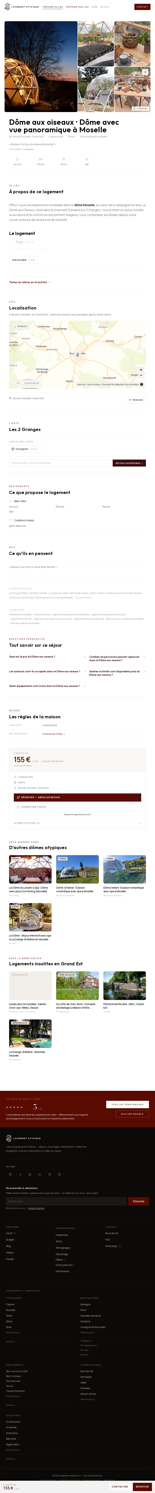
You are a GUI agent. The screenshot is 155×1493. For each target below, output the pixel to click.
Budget (10, 1239)
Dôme (9, 1321)
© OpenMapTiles (107, 384)
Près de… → (86, 1354)
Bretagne (85, 1304)
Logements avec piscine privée (89, 618)
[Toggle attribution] (141, 384)
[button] (77, 354)
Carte (9, 1233)
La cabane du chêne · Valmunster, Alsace (68, 593)
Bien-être (11, 1438)
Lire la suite (23, 260)
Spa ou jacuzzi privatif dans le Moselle (124, 618)
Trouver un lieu (53, 7)
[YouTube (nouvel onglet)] (40, 1174)
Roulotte (10, 1310)
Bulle (8, 1327)
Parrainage (62, 1254)
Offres (60, 1259)
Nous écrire (111, 1233)
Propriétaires (65, 1228)
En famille (11, 1427)
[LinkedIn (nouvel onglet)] (30, 1174)
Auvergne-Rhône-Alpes (93, 1327)
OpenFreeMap (93, 384)
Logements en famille (20, 618)
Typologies (14, 1298)
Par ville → (86, 1350)
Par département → (90, 1345)
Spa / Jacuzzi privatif (17, 1371)
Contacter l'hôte (33, 807)
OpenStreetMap (132, 384)
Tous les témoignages (128, 1104)
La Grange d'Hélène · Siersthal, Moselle (28, 593)
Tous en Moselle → (84, 597)
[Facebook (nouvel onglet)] (49, 1174)
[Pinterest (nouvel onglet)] (59, 1174)
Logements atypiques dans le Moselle (70, 614)
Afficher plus (13, 1332)
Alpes (83, 1382)
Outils (104, 7)
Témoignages (63, 1247)
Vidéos (9, 1252)
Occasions (13, 1415)
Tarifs (59, 1241)
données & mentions (36, 1208)
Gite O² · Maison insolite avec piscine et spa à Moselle (115, 593)
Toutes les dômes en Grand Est (28, 282)
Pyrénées (85, 1388)
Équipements (15, 1365)
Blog (95, 7)
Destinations (90, 1298)
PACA (83, 1310)
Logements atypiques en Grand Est (108, 614)
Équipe (10, 1259)
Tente (9, 1315)
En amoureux (13, 1421)
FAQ (107, 1239)
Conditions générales (69, 1480)
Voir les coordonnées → (129, 463)
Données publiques (92, 1480)
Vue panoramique (15, 1390)
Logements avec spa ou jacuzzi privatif (52, 618)
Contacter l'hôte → (53, 734)
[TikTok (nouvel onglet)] (20, 1174)
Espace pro (62, 1235)
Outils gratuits (65, 1265)
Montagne (86, 1376)
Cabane (10, 1304)
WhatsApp (111, 1246)
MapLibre (81, 384)
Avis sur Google (132, 1114)
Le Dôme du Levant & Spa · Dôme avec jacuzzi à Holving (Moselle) (41, 597)
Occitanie (85, 1321)
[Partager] (145, 72)
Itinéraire (20, 326)
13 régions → (87, 1340)
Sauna (9, 1386)
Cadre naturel (91, 1365)
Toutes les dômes (41, 614)
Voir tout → (11, 1341)
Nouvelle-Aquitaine (91, 1315)
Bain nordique (13, 1376)
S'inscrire (138, 1201)
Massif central (88, 1394)
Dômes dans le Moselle (20, 614)
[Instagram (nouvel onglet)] (10, 1174)
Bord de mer (87, 1371)
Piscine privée (13, 1381)
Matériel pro (109, 1480)
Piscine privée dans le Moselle (24, 623)
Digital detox (12, 1444)
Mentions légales (48, 1480)
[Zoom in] (141, 369)
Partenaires (62, 1271)
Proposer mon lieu (77, 7)
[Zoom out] (141, 375)
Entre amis (12, 1433)
